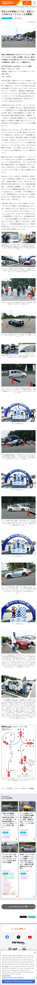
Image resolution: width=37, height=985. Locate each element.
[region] (18, 967)
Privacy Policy (6, 975)
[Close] (35, 953)
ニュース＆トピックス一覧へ (18, 906)
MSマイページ (27, 3)
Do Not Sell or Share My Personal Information (18, 981)
